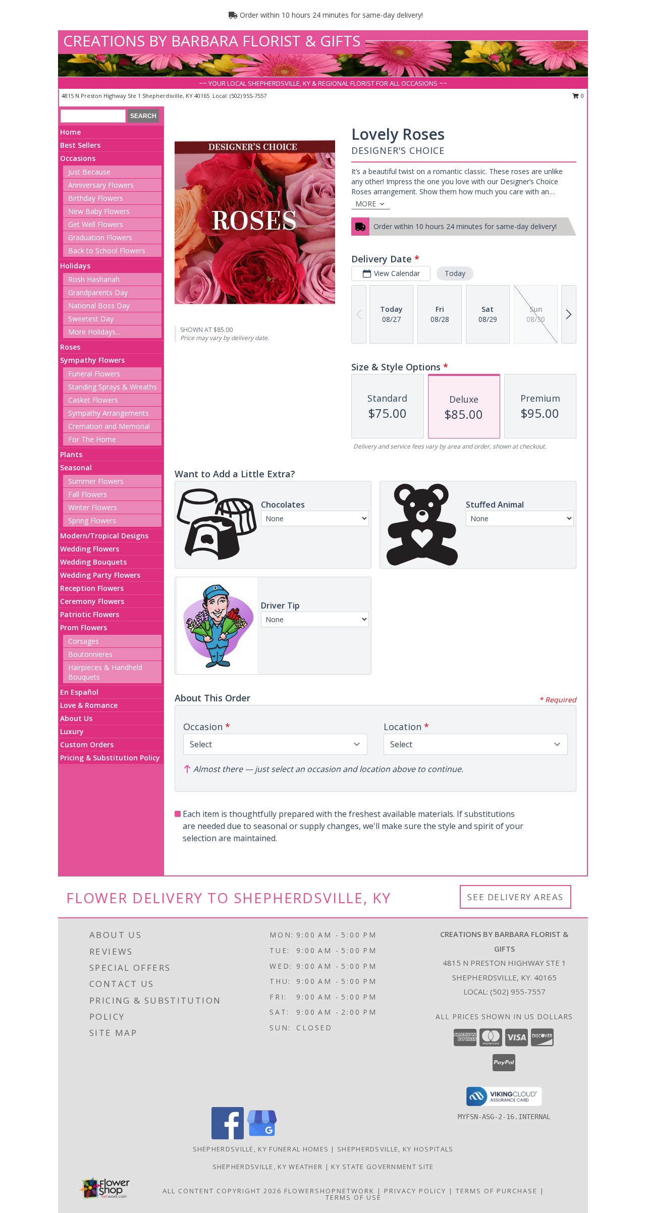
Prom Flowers (83, 627)
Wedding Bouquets (93, 562)
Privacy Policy (415, 1190)
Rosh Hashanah (94, 279)
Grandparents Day (98, 292)
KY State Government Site (382, 1166)
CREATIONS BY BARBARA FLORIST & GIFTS (211, 40)
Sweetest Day (91, 318)
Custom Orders (87, 744)
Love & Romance (89, 705)
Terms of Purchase (496, 1190)
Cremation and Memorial (109, 426)
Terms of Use (354, 1197)
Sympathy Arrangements (108, 413)
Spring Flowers (92, 520)
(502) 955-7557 (248, 95)
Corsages (83, 641)
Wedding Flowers (89, 549)
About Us (76, 718)
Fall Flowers (87, 494)
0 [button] (581, 95)
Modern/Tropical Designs (104, 535)
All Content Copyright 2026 (222, 1190)
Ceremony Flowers (92, 601)
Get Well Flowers (95, 224)
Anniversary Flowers (101, 185)
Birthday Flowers (95, 198)
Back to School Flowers (106, 250)
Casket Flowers (93, 400)
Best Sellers (80, 145)
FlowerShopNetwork (329, 1190)
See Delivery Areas (515, 897)
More (365, 203)
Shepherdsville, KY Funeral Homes (261, 1148)
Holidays (75, 265)
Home (70, 132)
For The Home (92, 439)
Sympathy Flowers (92, 360)
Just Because (89, 172)
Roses (70, 347)
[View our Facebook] (227, 1136)
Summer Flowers (96, 481)
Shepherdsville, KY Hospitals (395, 1148)
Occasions (77, 158)
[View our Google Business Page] (262, 1136)
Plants (71, 454)
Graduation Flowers (100, 237)
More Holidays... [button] (94, 332)
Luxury (72, 731)
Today (455, 273)
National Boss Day (99, 305)
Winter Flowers (92, 507)
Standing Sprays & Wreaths (112, 387)
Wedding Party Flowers (100, 575)
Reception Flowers (92, 588)
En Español (79, 692)
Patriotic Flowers (89, 614)
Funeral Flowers (94, 373)
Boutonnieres (90, 654)
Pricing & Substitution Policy (110, 757)
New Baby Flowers (99, 211)
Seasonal (76, 467)
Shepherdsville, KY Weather (267, 1166)
